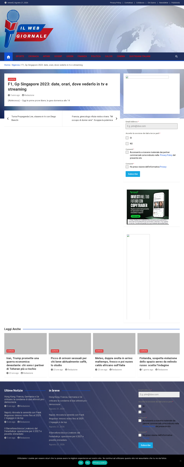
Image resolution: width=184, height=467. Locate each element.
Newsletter (163, 3)
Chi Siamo (152, 3)
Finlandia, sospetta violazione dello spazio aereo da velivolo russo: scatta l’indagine (158, 362)
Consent (130, 149)
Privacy (163, 167)
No (87, 463)
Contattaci (128, 3)
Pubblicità (175, 3)
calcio (109, 56)
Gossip (58, 56)
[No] (180, 460)
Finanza (82, 56)
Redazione (29, 95)
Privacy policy (99, 463)
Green (69, 56)
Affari (46, 56)
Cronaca (33, 56)
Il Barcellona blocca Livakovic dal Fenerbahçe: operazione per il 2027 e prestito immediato (23, 431)
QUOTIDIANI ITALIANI (139, 56)
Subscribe (133, 174)
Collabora (140, 3)
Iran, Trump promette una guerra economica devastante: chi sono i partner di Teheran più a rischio (25, 363)
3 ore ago (11, 406)
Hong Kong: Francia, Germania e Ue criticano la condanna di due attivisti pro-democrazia (24, 399)
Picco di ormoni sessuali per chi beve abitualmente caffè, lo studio (69, 362)
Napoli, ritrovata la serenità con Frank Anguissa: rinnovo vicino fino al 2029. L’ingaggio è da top (22, 415)
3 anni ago (15, 95)
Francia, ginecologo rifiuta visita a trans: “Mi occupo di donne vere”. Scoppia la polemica (92, 118)
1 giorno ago (147, 369)
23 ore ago (14, 373)
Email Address (132, 122)
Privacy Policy (115, 3)
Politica (96, 56)
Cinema (121, 56)
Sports (20, 56)
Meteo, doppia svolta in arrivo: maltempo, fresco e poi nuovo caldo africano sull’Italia (114, 362)
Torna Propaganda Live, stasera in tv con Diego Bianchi (34, 118)
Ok (80, 463)
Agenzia (12, 79)
